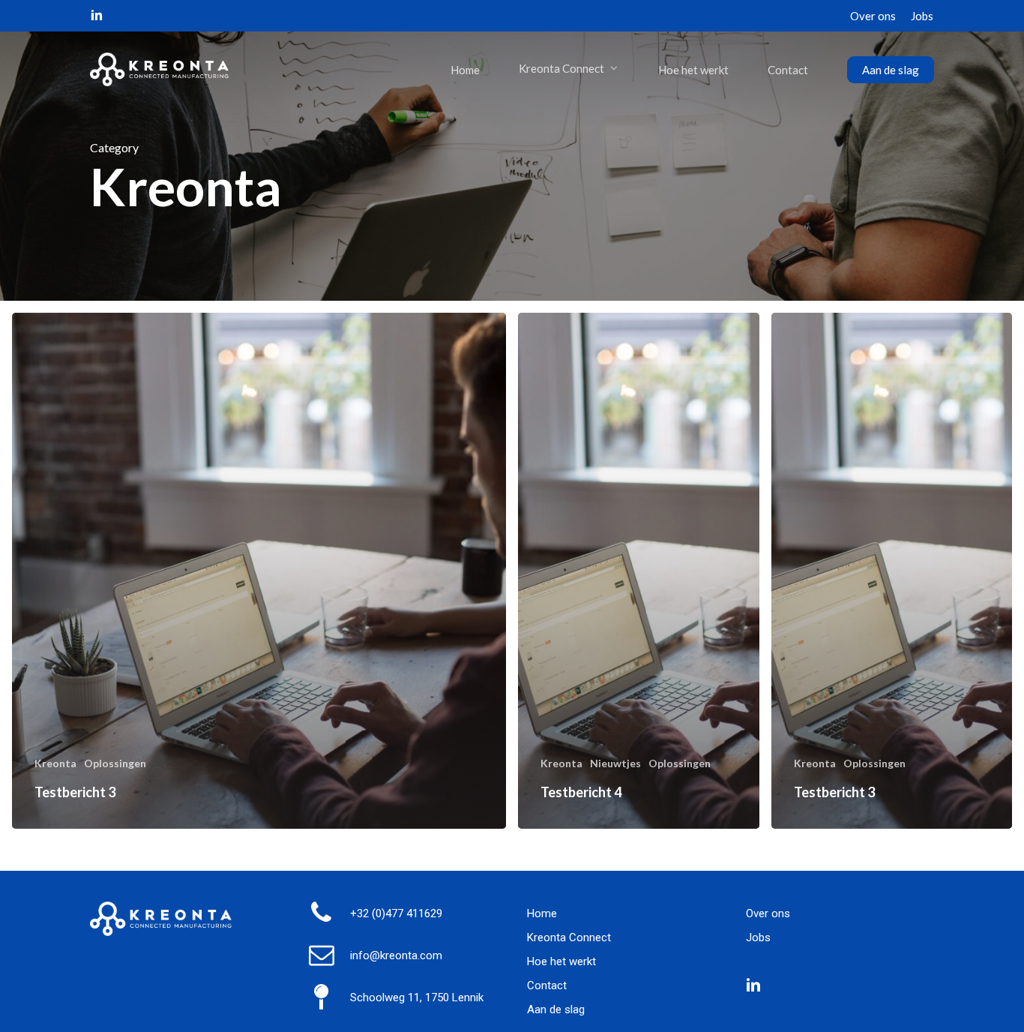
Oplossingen (115, 763)
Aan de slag (556, 1009)
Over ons (768, 913)
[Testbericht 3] (259, 571)
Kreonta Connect (569, 937)
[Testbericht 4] (638, 571)
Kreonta (55, 763)
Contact (547, 985)
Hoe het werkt (561, 961)
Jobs (758, 937)
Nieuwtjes (615, 763)
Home (542, 913)
